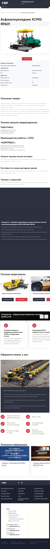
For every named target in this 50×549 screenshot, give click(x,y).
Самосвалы (4, 491)
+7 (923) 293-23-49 (14, 530)
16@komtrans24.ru (12, 513)
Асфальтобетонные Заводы (41, 498)
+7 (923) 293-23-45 (14, 534)
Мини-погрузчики (5, 496)
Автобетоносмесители (6, 498)
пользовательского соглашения (18, 543)
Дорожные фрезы (38, 496)
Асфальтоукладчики (39, 491)
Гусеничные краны (38, 493)
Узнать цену (27, 58)
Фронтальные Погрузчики (7, 488)
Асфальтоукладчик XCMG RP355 (11, 293)
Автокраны (21, 491)
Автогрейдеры (21, 488)
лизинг (7, 299)
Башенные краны (38, 488)
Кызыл (22, 3)
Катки (19, 496)
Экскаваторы (21, 493)
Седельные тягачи (5, 493)
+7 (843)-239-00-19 (27, 2)
